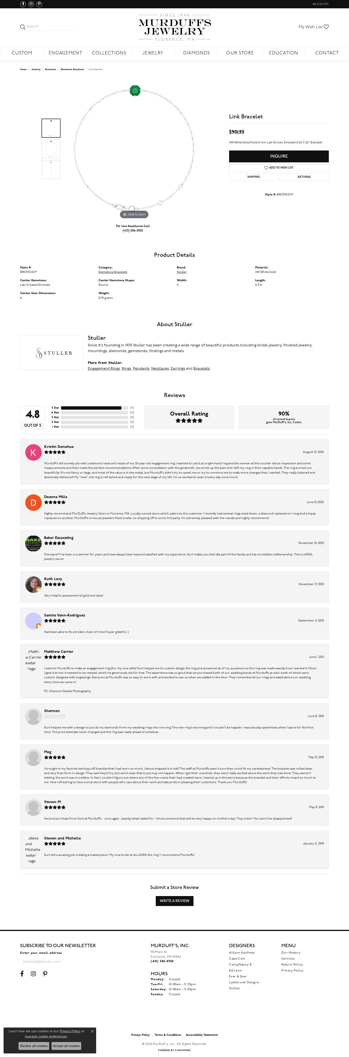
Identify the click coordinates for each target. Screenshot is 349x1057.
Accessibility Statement (202, 1035)
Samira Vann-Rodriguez (64, 615)
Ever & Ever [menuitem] (238, 976)
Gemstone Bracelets (72, 69)
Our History (291, 952)
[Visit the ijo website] (175, 1019)
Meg (47, 752)
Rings (126, 369)
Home (23, 69)
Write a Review (174, 901)
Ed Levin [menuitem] (235, 970)
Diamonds (196, 53)
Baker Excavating (58, 538)
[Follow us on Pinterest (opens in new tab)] (39, 4)
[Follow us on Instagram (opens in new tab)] (31, 4)
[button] (320, 4)
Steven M (52, 802)
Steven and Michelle (62, 838)
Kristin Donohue (59, 447)
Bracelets (50, 69)
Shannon (52, 711)
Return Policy (292, 964)
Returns (304, 177)
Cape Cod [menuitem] (237, 958)
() (132, 408)
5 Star (55, 408)
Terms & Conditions (168, 1035)
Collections (109, 53)
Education (283, 53)
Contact (327, 53)
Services (288, 958)
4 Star (55, 412)
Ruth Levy (53, 579)
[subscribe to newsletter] (89, 961)
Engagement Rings (104, 369)
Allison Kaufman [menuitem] (242, 952)
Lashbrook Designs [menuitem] (244, 982)
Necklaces (160, 369)
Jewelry (152, 53)
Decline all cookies (34, 1046)
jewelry (36, 69)
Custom (22, 53)
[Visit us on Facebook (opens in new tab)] (23, 4)
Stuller (182, 272)
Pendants (141, 369)
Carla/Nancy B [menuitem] (240, 964)
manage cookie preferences (46, 1036)
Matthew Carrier (58, 652)
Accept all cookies (66, 1046)
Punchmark (183, 1050)
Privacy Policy (292, 970)
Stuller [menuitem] (234, 988)
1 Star (55, 427)
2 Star (55, 422)
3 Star (55, 417)
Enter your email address (41, 953)
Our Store (240, 53)
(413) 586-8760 (133, 230)
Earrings (178, 369)
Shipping (253, 177)
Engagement (66, 53)
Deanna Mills (55, 497)
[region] (134, 149)
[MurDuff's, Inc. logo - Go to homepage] (174, 27)
